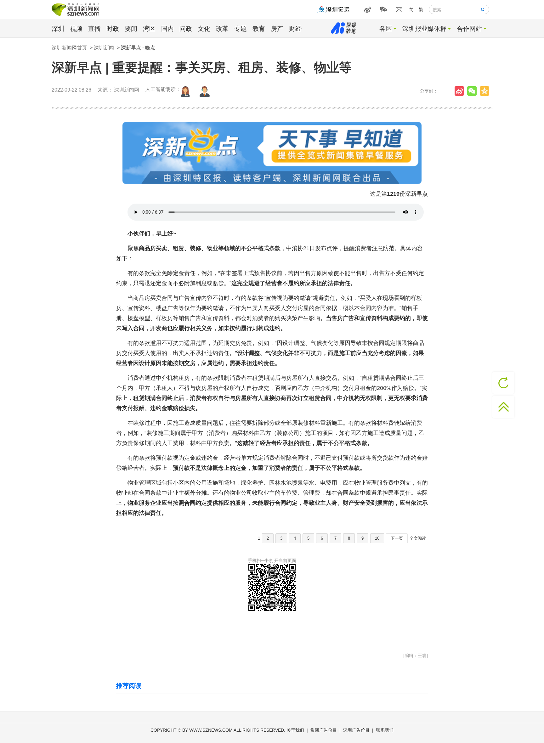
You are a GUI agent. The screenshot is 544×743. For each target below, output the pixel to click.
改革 (222, 28)
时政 (112, 28)
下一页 (397, 538)
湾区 (149, 28)
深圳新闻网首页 (69, 47)
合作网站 (469, 28)
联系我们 (385, 730)
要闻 (131, 28)
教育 (258, 28)
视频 (76, 28)
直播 (94, 28)
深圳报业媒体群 (424, 28)
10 (377, 538)
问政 (185, 28)
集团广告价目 (323, 730)
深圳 (58, 28)
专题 (240, 28)
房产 (277, 28)
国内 (167, 28)
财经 (295, 28)
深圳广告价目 (356, 730)
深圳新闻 (104, 47)
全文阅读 (418, 538)
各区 (385, 28)
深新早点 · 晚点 (138, 47)
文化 (204, 28)
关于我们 (295, 730)
